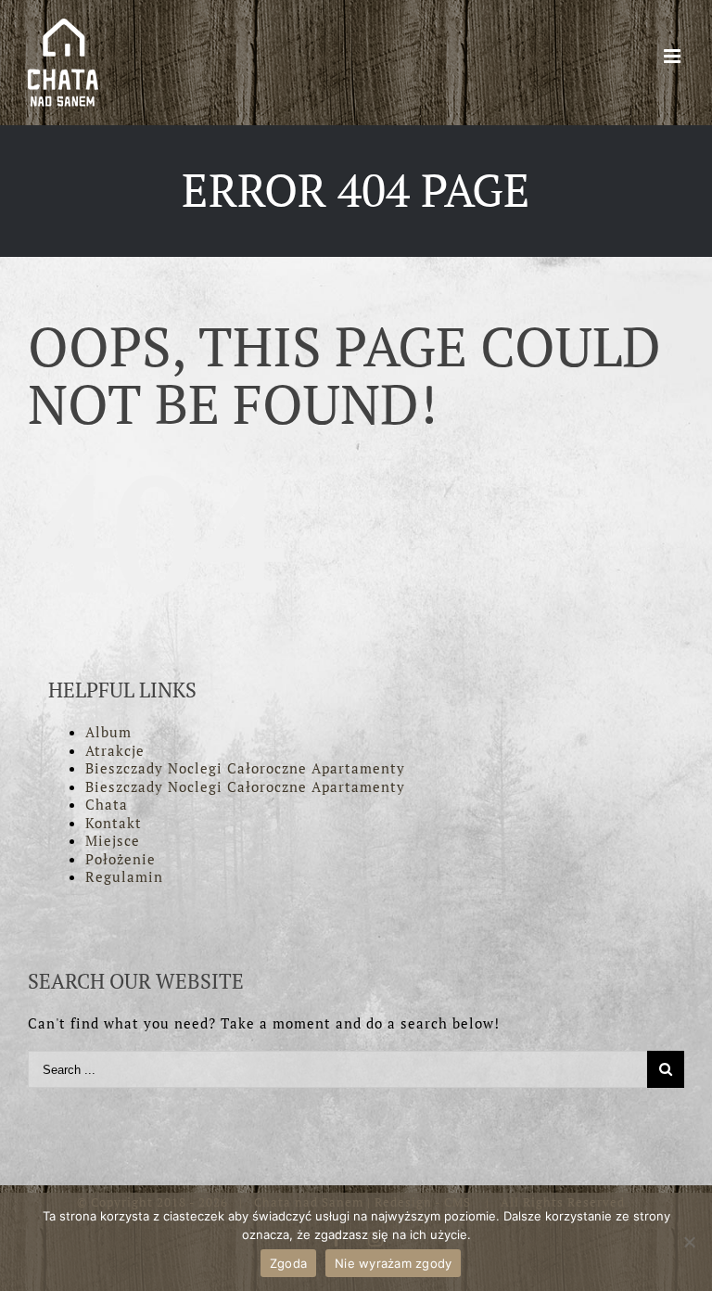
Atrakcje (115, 750)
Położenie (120, 859)
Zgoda (288, 1263)
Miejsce (112, 840)
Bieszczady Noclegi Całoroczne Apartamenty (245, 768)
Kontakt (113, 822)
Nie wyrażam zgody (393, 1263)
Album (108, 731)
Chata (106, 804)
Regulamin (124, 876)
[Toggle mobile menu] (674, 56)
